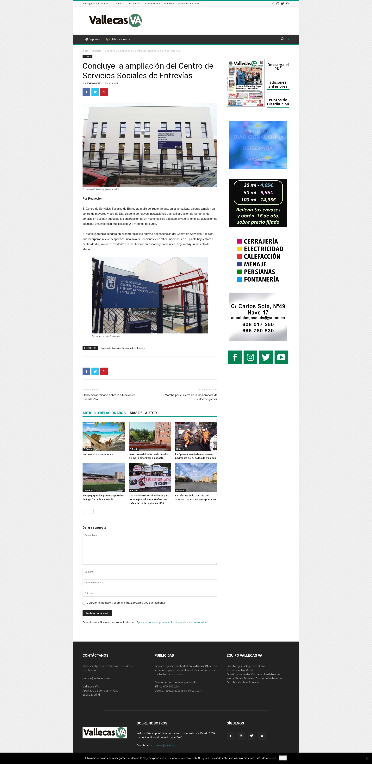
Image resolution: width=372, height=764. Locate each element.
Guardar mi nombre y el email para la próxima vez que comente (126, 602)
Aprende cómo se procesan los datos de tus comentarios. (172, 622)
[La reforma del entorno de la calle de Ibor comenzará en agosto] (150, 436)
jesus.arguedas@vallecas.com (183, 690)
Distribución (134, 3)
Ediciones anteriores (188, 3)
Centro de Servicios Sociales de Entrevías (123, 347)
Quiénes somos (152, 3)
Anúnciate (169, 3)
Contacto (119, 3)
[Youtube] (287, 3)
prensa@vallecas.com (96, 678)
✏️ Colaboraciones (116, 39)
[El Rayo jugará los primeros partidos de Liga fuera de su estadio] (104, 477)
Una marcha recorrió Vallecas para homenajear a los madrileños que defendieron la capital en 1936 (149, 499)
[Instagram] (278, 3)
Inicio (85, 51)
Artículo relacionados (104, 413)
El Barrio (96, 51)
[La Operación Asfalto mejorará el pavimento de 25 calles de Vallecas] (196, 436)
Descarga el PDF (278, 66)
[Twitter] (282, 3)
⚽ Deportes (92, 39)
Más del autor (143, 413)
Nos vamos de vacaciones (98, 454)
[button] (283, 39)
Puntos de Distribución (278, 102)
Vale (282, 758)
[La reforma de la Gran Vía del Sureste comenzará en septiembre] (196, 477)
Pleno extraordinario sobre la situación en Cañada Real (109, 397)
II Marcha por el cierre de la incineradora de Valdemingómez (190, 397)
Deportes (88, 490)
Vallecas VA (93, 83)
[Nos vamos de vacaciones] (104, 436)
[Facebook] (273, 3)
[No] (367, 758)
